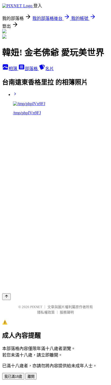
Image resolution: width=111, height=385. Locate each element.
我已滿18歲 (13, 377)
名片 (49, 68)
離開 (30, 377)
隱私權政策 (46, 312)
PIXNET (36, 307)
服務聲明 (67, 312)
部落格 (32, 68)
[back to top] (6, 296)
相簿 (13, 68)
